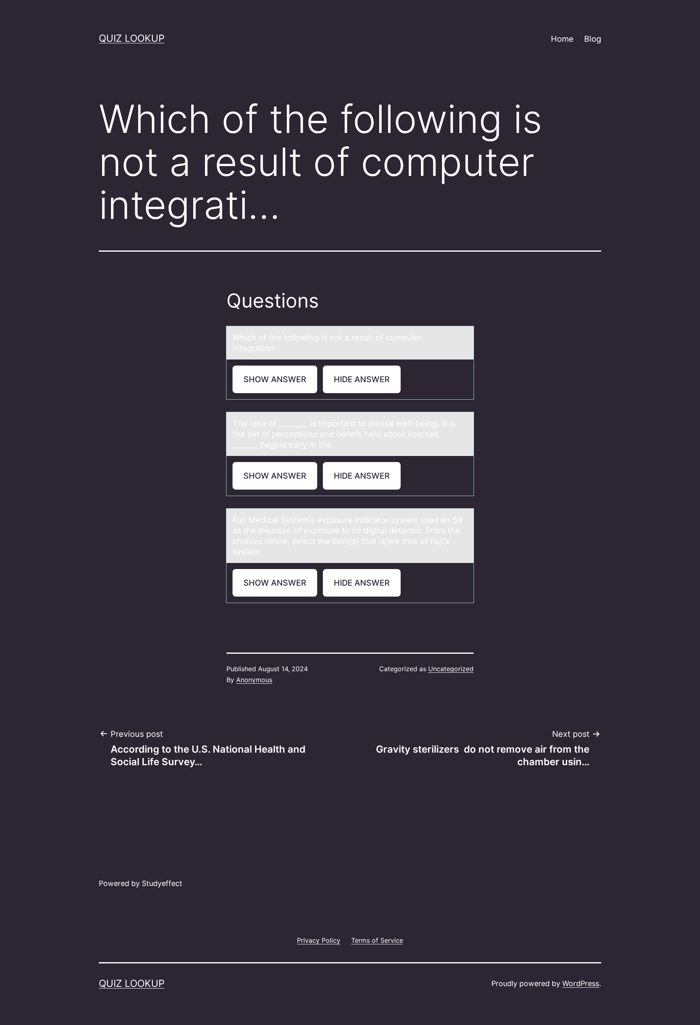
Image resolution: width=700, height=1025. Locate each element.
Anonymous (254, 680)
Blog (592, 39)
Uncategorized (451, 669)
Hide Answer (362, 379)
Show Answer (274, 379)
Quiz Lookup (131, 38)
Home (562, 39)
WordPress (580, 983)
